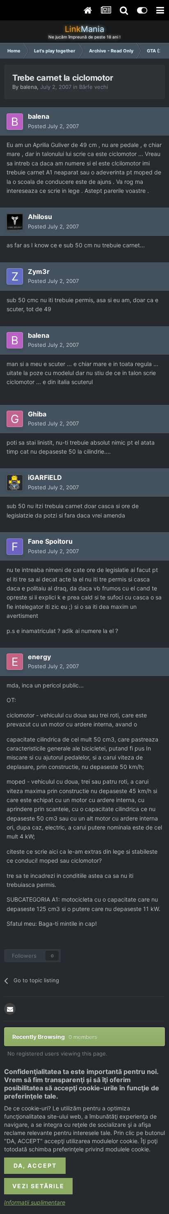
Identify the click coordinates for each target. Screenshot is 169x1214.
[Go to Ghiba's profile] (15, 419)
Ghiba (37, 414)
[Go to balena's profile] (15, 121)
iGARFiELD (45, 477)
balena (28, 87)
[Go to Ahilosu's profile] (15, 222)
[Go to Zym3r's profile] (15, 276)
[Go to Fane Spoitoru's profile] (15, 546)
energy (39, 657)
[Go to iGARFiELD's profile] (15, 483)
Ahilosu (40, 217)
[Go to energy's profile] (15, 661)
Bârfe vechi (93, 87)
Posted (53, 126)
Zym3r (39, 271)
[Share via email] (10, 1009)
